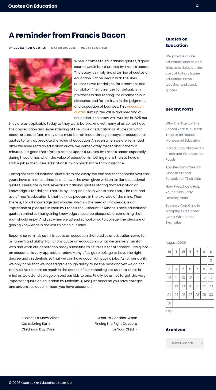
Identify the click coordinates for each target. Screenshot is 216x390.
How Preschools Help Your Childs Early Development (183, 192)
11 (176, 277)
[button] (197, 6)
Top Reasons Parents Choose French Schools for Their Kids (183, 173)
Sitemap (65, 382)
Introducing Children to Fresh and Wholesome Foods (185, 154)
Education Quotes (30, 48)
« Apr (170, 310)
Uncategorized (94, 48)
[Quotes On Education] (32, 5)
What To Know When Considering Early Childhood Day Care (40, 324)
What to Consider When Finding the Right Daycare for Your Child (115, 324)
